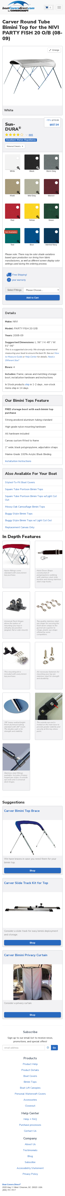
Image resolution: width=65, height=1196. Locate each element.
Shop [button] (32, 870)
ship (27, 384)
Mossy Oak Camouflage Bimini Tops (25, 506)
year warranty (19, 279)
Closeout (30, 1106)
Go (54, 1047)
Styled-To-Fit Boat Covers (20, 482)
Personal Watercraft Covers (30, 1094)
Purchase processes (30, 1125)
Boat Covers (30, 1076)
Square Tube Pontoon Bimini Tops (24, 489)
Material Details (14, 146)
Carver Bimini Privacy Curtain (25, 955)
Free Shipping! (19, 274)
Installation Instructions (18, 461)
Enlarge (55, 50)
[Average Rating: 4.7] (14, 135)
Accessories (30, 1100)
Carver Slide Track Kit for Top (26, 883)
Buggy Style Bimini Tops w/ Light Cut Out (28, 520)
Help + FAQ (30, 1119)
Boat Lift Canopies (30, 1088)
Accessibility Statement (30, 1168)
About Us (30, 1144)
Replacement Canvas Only (19, 527)
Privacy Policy (30, 1174)
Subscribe (30, 1162)
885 (31, 135)
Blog (30, 1156)
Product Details (30, 1070)
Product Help (30, 1064)
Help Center (31, 356)
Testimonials (30, 1150)
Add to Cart (32, 297)
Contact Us (30, 1131)
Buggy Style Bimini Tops (18, 513)
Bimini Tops (30, 1082)
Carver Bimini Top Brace (22, 811)
